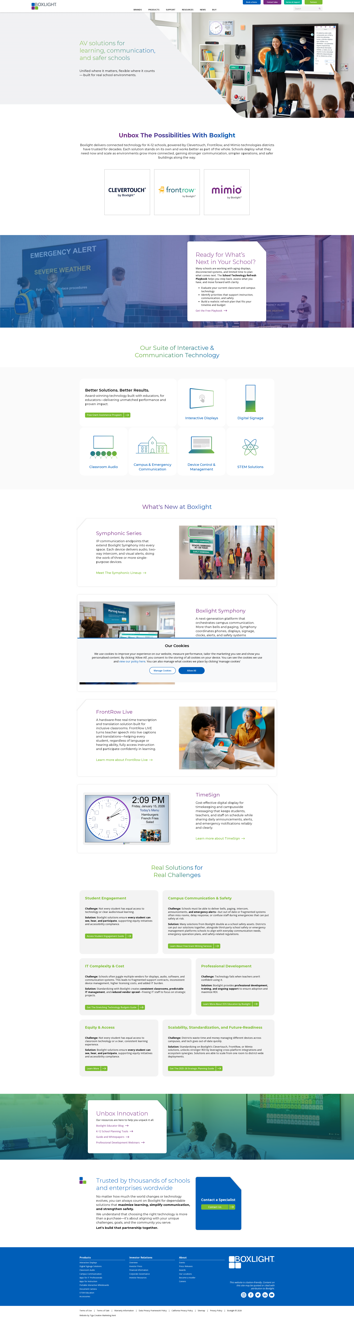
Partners (313, 2)
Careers (182, 1281)
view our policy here (132, 661)
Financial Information (138, 1270)
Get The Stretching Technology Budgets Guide (111, 1007)
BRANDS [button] (138, 9)
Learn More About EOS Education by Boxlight (226, 1004)
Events (182, 1262)
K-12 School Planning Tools (112, 1131)
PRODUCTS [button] (153, 9)
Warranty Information (124, 1310)
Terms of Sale (103, 1310)
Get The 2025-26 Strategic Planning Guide (192, 1068)
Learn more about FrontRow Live (122, 760)
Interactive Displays (88, 1262)
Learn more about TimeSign (218, 838)
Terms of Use (86, 1310)
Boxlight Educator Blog (110, 1125)
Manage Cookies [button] (162, 670)
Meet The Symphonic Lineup (118, 573)
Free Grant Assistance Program (104, 415)
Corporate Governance (139, 1274)
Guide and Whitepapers (110, 1136)
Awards (182, 1270)
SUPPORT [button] (170, 9)
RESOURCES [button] (187, 9)
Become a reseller (187, 1277)
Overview (133, 1262)
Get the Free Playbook (209, 310)
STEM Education (87, 1292)
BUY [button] (214, 9)
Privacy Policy (216, 1310)
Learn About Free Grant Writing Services (191, 946)
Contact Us (214, 1207)
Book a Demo (251, 2)
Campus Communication (91, 1274)
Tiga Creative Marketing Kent (103, 1315)
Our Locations (185, 1274)
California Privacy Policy (182, 1310)
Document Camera (88, 1289)
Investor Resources (138, 1277)
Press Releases (186, 1266)
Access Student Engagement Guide (105, 936)
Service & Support (293, 2)
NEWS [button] (203, 9)
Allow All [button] (191, 670)
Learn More (93, 1068)
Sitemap (201, 1310)
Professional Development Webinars (118, 1142)
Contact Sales (272, 2)
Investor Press (135, 1266)
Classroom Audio (87, 1270)
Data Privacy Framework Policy (153, 1310)
